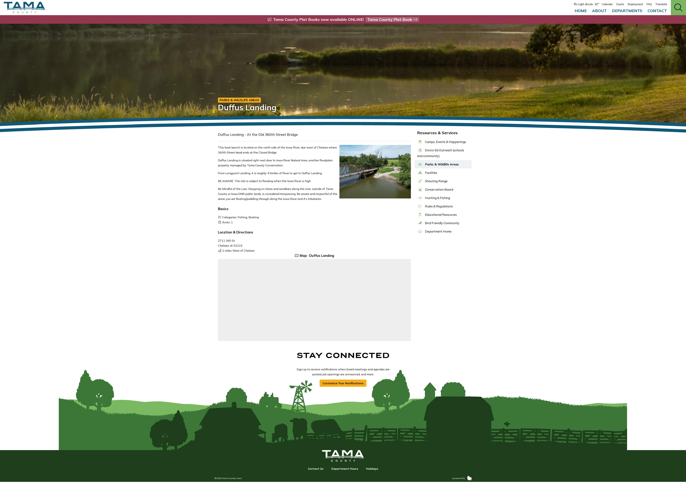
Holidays (372, 468)
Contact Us (316, 468)
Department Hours (344, 468)
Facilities (430, 173)
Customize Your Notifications (343, 383)
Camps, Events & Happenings (445, 142)
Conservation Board (438, 189)
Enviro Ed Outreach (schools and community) (440, 153)
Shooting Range (436, 181)
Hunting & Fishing (437, 198)
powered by (459, 478)
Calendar (607, 4)
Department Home (437, 231)
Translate (661, 4)
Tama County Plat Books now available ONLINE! (342, 19)
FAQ (649, 4)
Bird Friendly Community (441, 223)
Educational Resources (440, 214)
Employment (635, 4)
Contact (657, 10)
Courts (620, 4)
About (599, 10)
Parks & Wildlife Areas (239, 100)
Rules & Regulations (438, 206)
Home (581, 10)
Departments (627, 10)
